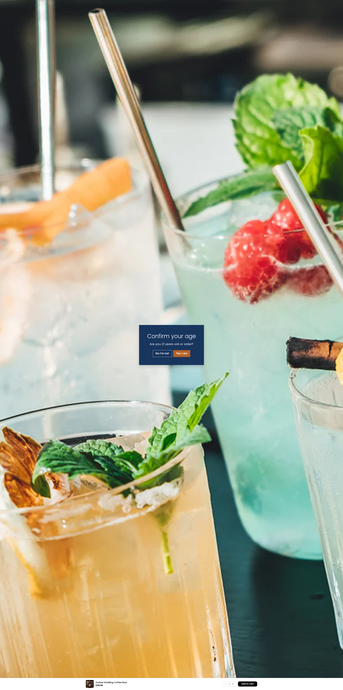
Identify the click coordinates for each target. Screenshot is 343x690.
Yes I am (181, 353)
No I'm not (162, 353)
